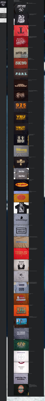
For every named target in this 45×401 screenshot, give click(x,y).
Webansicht (43, 397)
